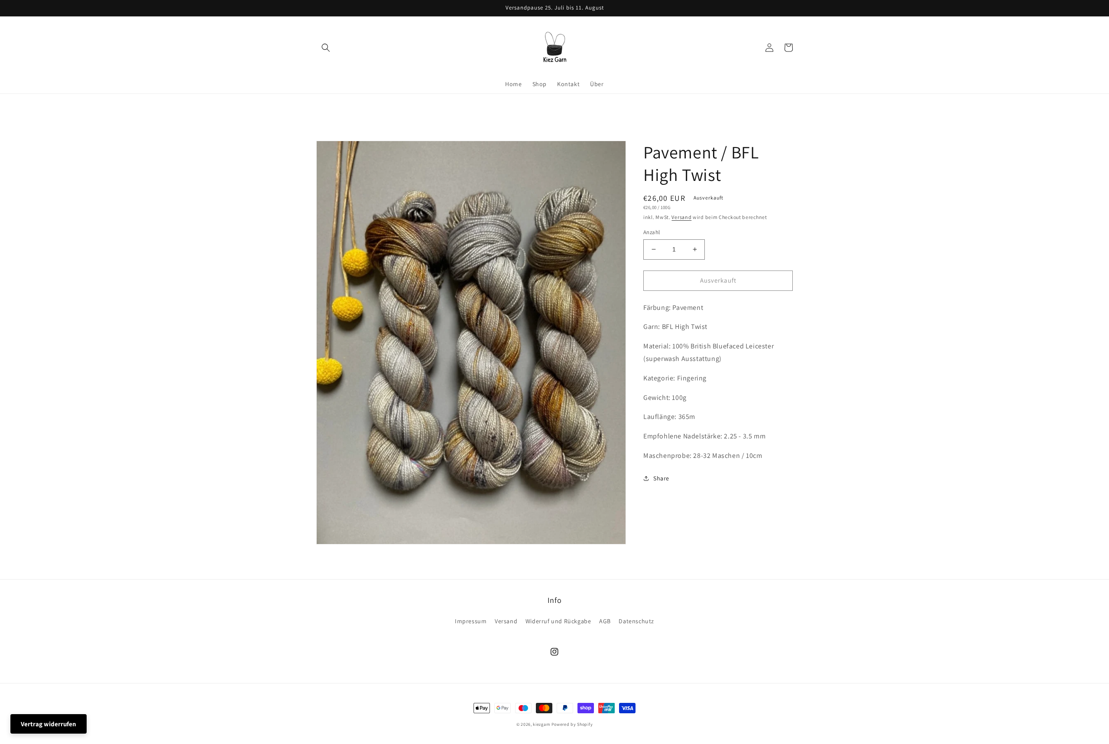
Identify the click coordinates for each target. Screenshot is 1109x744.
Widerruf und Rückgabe (558, 621)
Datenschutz (636, 621)
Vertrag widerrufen (48, 724)
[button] (325, 47)
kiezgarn (541, 724)
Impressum (470, 621)
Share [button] (661, 478)
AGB (605, 621)
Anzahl (651, 232)
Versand (681, 217)
